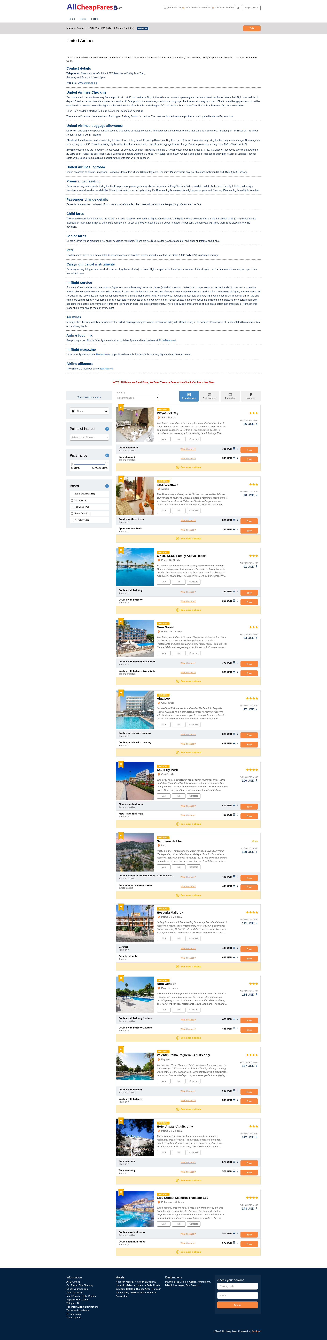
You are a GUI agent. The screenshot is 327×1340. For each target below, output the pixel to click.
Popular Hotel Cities (77, 1299)
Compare (193, 439)
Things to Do (73, 1303)
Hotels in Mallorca (125, 1285)
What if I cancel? (188, 449)
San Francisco (193, 1285)
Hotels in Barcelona (145, 1281)
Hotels (83, 18)
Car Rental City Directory (79, 1285)
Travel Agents (73, 1317)
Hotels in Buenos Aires (138, 1288)
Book (249, 450)
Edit (252, 28)
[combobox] (89, 437)
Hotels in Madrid (124, 1281)
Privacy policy (73, 1314)
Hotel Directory (74, 1292)
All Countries (73, 1281)
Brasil (177, 1281)
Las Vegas (178, 1285)
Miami (168, 1285)
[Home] (95, 7)
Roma (184, 1281)
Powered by (249, 1331)
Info (178, 439)
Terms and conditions (77, 1310)
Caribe (192, 1281)
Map (164, 439)
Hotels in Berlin (138, 1292)
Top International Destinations (82, 1306)
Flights (94, 18)
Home (71, 18)
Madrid (169, 1281)
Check (237, 1305)
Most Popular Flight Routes (81, 1296)
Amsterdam (204, 1281)
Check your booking (77, 1288)
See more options (191, 467)
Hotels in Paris (144, 1285)
